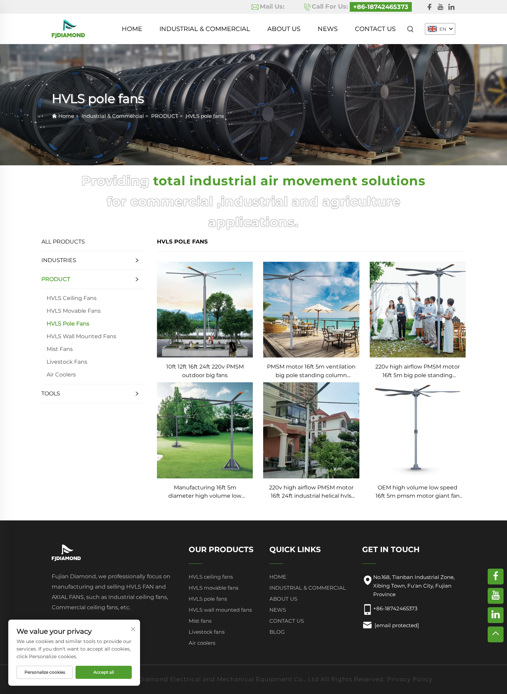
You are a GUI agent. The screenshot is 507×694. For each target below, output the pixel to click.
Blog (277, 632)
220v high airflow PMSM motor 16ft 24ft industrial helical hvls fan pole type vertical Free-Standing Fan (311, 492)
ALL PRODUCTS (63, 241)
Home (132, 29)
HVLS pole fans (205, 116)
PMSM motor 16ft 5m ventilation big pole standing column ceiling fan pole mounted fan (311, 371)
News (328, 29)
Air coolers (61, 374)
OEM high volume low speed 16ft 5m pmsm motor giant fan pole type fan (418, 492)
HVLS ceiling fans (72, 298)
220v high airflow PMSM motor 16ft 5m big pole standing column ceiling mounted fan (417, 371)
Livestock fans (67, 362)
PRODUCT (164, 116)
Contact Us (375, 29)
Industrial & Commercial (204, 29)
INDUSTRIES (58, 260)
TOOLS (50, 393)
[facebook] (429, 7)
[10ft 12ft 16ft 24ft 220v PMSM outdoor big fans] (205, 309)
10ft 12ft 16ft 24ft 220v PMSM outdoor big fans (205, 370)
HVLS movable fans (74, 311)
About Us (283, 29)
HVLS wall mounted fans (81, 336)
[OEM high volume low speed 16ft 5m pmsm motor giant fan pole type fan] (418, 430)
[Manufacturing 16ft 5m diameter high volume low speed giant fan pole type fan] (205, 430)
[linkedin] (451, 7)
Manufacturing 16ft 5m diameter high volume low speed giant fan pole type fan (205, 492)
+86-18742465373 (380, 7)
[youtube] (440, 7)
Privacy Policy (410, 679)
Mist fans (60, 349)
